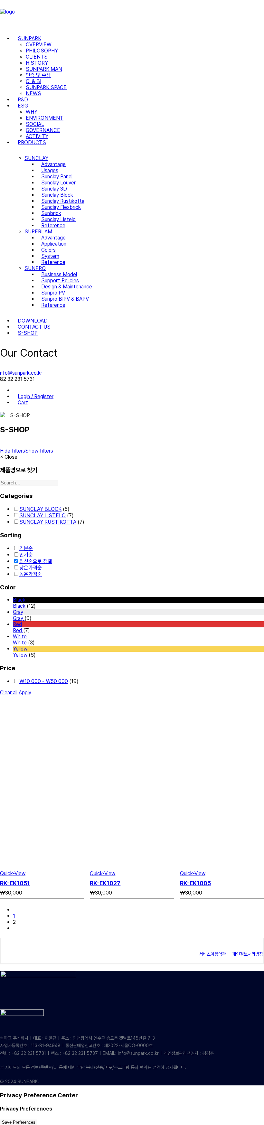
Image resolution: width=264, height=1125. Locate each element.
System (50, 256)
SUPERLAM (38, 232)
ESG (23, 106)
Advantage (53, 164)
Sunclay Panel (56, 176)
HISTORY (37, 63)
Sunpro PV (53, 293)
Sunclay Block (57, 195)
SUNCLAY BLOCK (40, 509)
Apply (25, 692)
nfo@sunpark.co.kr (21, 373)
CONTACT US (34, 327)
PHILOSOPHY (42, 51)
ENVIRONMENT (44, 118)
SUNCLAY (36, 158)
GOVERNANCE (43, 130)
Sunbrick (51, 213)
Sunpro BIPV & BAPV (65, 299)
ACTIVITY (37, 136)
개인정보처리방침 (247, 954)
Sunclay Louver (58, 183)
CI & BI (33, 81)
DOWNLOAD (33, 321)
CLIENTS (37, 57)
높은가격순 (30, 574)
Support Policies (60, 280)
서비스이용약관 (212, 954)
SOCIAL (35, 124)
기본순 (26, 548)
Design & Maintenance (66, 287)
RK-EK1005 (195, 883)
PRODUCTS (32, 142)
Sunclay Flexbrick (61, 207)
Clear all (8, 692)
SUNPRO (35, 268)
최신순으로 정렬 (35, 561)
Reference (53, 225)
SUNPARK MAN (44, 69)
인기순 (26, 555)
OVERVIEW (39, 45)
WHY (31, 112)
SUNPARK (29, 38)
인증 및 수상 (38, 75)
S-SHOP (28, 333)
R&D (23, 100)
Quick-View (12, 873)
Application (53, 244)
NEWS (33, 93)
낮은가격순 (30, 568)
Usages (49, 170)
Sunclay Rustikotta (62, 201)
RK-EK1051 (15, 883)
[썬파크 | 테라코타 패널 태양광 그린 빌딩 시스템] (132, 15)
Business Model (59, 274)
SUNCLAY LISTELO (42, 515)
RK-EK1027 (105, 883)
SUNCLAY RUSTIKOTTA (47, 522)
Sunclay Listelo (58, 219)
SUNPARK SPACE (46, 87)
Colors (48, 250)
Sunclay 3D (54, 189)
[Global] (18, 390)
